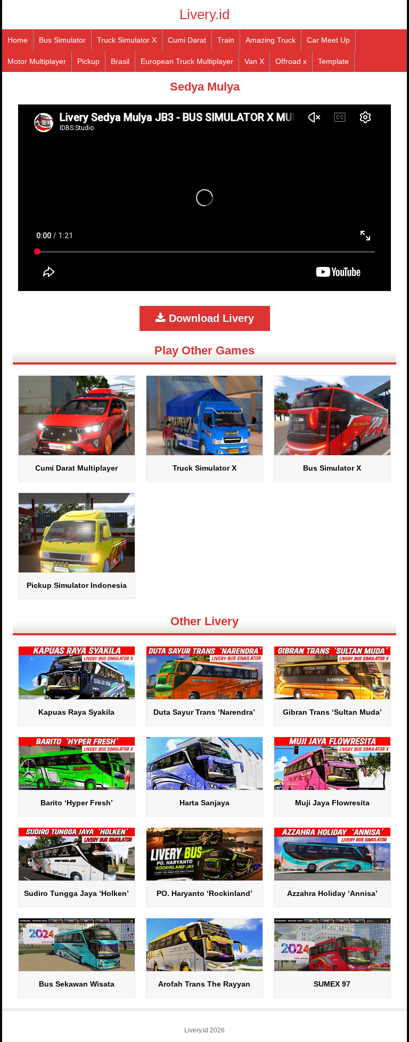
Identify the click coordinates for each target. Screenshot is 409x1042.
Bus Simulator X (332, 468)
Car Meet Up (328, 40)
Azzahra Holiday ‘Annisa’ (332, 893)
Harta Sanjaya (204, 802)
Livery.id (204, 14)
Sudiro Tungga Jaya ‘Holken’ (76, 893)
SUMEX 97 (332, 984)
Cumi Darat (187, 40)
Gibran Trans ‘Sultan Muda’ (332, 712)
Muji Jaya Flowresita (332, 802)
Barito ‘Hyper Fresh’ (76, 802)
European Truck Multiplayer (187, 61)
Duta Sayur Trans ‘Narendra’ (204, 712)
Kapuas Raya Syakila (76, 712)
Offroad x (291, 61)
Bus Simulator (62, 40)
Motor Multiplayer (36, 61)
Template (333, 61)
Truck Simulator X (127, 40)
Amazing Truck (271, 40)
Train (225, 40)
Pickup (88, 61)
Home (17, 40)
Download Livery (210, 318)
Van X (254, 61)
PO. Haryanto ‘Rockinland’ (204, 893)
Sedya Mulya (205, 86)
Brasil (120, 61)
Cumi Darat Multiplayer (76, 468)
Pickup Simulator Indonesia (77, 585)
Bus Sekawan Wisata (76, 984)
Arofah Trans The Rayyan (204, 984)
